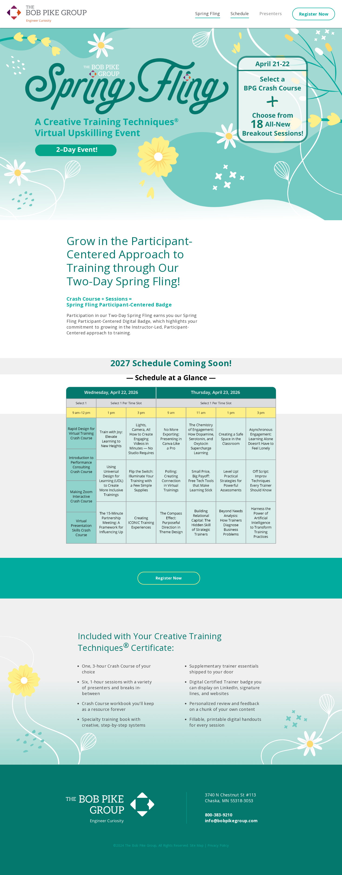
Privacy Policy (218, 845)
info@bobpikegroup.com (231, 820)
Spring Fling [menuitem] (207, 13)
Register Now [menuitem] (314, 14)
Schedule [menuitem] (240, 13)
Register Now (169, 578)
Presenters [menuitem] (270, 13)
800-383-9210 (218, 815)
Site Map (197, 845)
